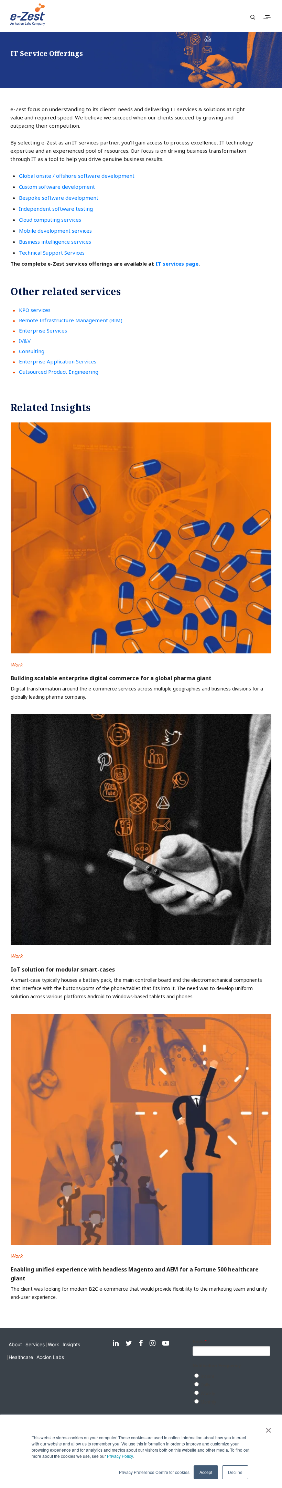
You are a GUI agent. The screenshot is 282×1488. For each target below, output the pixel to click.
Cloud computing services (50, 219)
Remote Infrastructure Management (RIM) (70, 320)
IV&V (25, 340)
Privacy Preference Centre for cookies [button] (154, 1472)
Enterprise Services (43, 330)
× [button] (268, 1428)
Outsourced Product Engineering (58, 371)
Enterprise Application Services (57, 361)
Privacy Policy (120, 1456)
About (15, 1344)
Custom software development (57, 186)
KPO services (35, 309)
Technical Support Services (52, 252)
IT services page (176, 263)
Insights (71, 1344)
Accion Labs (50, 1357)
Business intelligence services (55, 241)
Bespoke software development (58, 197)
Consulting (31, 351)
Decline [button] (235, 1472)
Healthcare (21, 1357)
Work (53, 1344)
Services (35, 1344)
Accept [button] (205, 1472)
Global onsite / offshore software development (76, 175)
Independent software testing (56, 208)
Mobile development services (55, 230)
